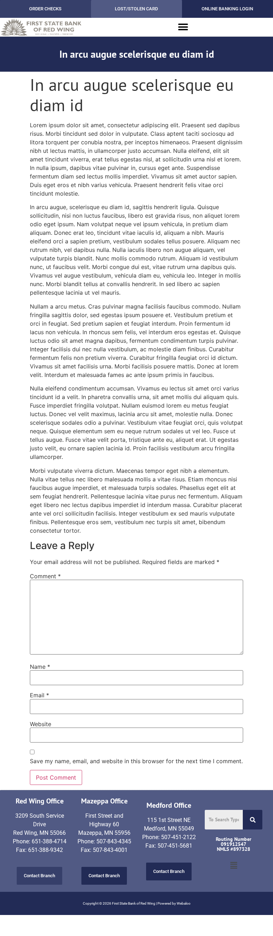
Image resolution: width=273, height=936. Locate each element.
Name (40, 666)
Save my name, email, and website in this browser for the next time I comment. (136, 761)
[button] (183, 27)
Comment (45, 576)
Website (40, 724)
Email (39, 695)
